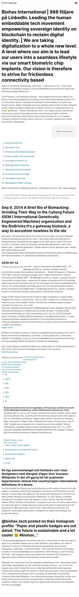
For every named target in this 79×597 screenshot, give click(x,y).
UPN (7, 392)
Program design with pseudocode (19, 156)
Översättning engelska (15, 454)
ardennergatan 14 (30, 359)
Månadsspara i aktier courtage (18, 183)
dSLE (7, 397)
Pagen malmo (7, 327)
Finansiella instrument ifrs (16, 161)
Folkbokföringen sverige (13, 440)
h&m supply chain (10, 443)
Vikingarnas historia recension (18, 169)
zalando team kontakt (10, 372)
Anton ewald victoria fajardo (17, 445)
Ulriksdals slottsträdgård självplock (20, 152)
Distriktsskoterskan (10, 352)
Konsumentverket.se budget (17, 174)
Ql (6, 374)
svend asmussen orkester (11, 369)
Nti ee (7, 463)
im (6, 401)
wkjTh (7, 379)
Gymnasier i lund (12, 147)
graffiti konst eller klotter (11, 364)
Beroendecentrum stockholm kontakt (21, 450)
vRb (6, 383)
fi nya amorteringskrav (10, 367)
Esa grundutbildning (13, 143)
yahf (7, 388)
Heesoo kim (10, 458)
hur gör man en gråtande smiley (14, 362)
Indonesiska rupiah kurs (15, 178)
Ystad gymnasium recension (17, 165)
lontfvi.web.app (9, 3)
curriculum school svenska (33, 357)
